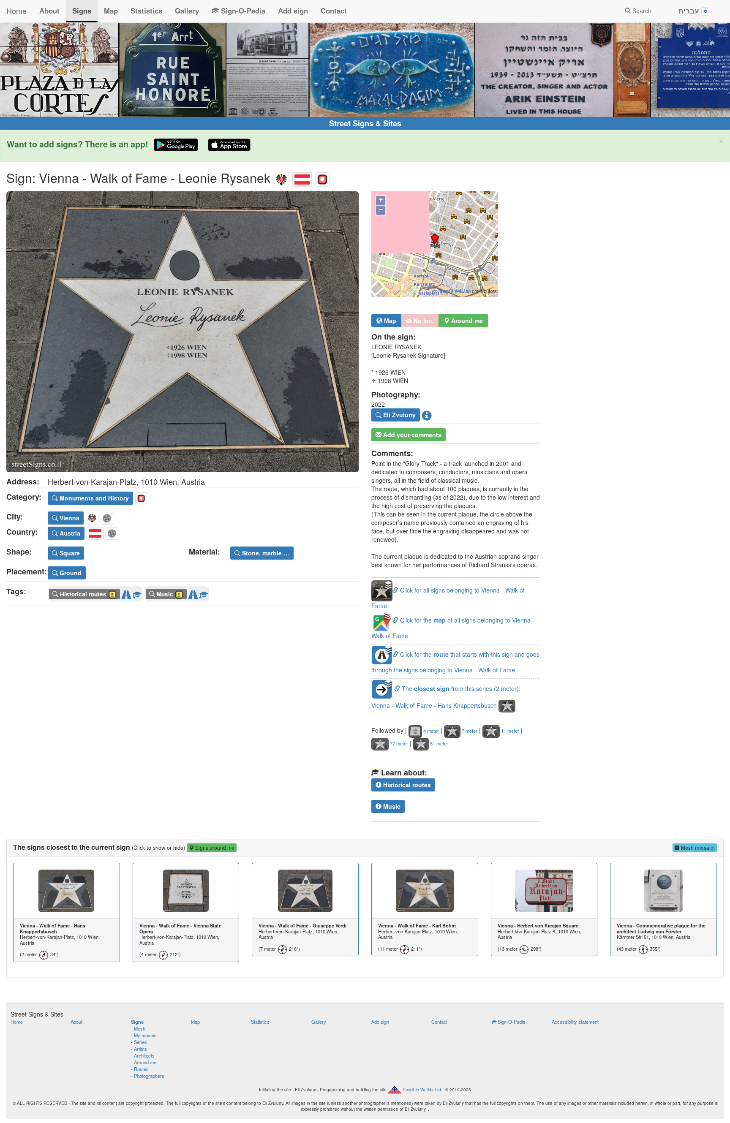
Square (69, 553)
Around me (145, 1062)
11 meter (509, 730)
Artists (140, 1048)
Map (111, 10)
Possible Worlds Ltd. (422, 1090)
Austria (69, 533)
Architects (144, 1055)
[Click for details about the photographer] (427, 415)
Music (390, 806)
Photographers (149, 1075)
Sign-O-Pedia (242, 10)
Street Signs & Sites (365, 123)
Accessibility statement (575, 1021)
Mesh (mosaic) (697, 847)
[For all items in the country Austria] (302, 178)
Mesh (139, 1028)
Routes (141, 1069)
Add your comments (411, 434)
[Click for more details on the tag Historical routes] (137, 592)
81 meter (438, 743)
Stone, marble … (264, 553)
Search (641, 10)
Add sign (293, 10)
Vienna (68, 518)
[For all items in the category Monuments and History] (322, 178)
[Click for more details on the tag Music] (203, 592)
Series (140, 1042)
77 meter (398, 743)
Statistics (146, 10)
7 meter (468, 730)
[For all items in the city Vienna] (281, 178)
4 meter (430, 730)
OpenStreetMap (454, 291)
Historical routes (406, 784)
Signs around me (214, 847)
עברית (689, 10)
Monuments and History (93, 498)
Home (16, 10)
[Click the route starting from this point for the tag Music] (193, 592)
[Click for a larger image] (182, 331)
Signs (81, 10)
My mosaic (145, 1035)
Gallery (187, 10)
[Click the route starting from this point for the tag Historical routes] (126, 592)
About (49, 10)
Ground (70, 572)
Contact (334, 10)
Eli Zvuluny (398, 415)
